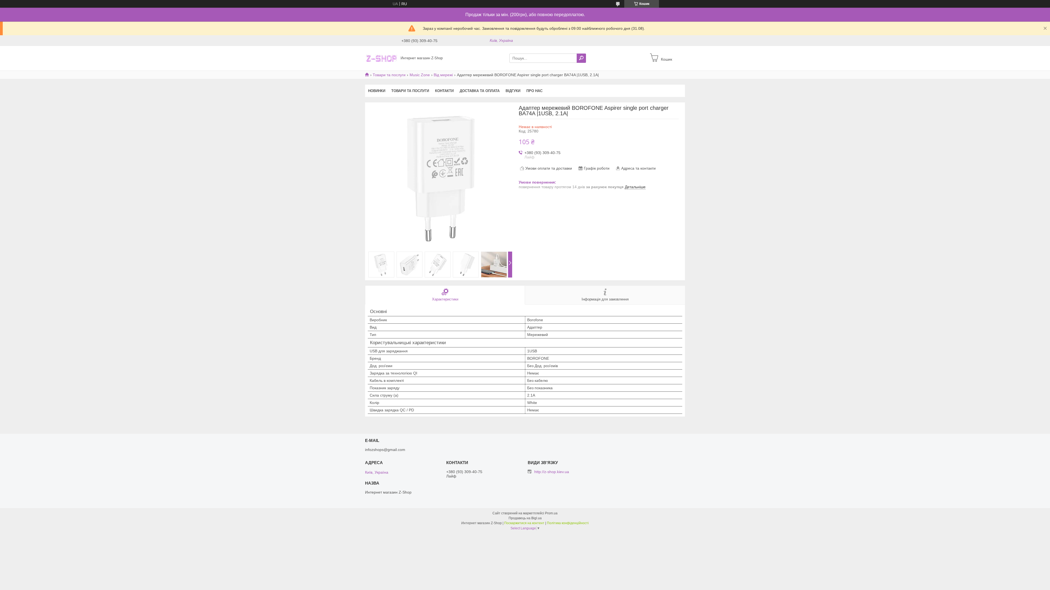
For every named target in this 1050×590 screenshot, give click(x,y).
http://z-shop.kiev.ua (551, 472)
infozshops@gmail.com (385, 449)
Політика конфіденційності (568, 523)
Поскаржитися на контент (524, 523)
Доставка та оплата (480, 91)
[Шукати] (581, 58)
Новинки (376, 91)
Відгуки (513, 91)
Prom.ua (551, 513)
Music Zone (420, 75)
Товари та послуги (389, 75)
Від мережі (443, 75)
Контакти (444, 91)
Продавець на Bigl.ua (525, 518)
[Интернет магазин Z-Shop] (381, 58)
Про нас (534, 91)
